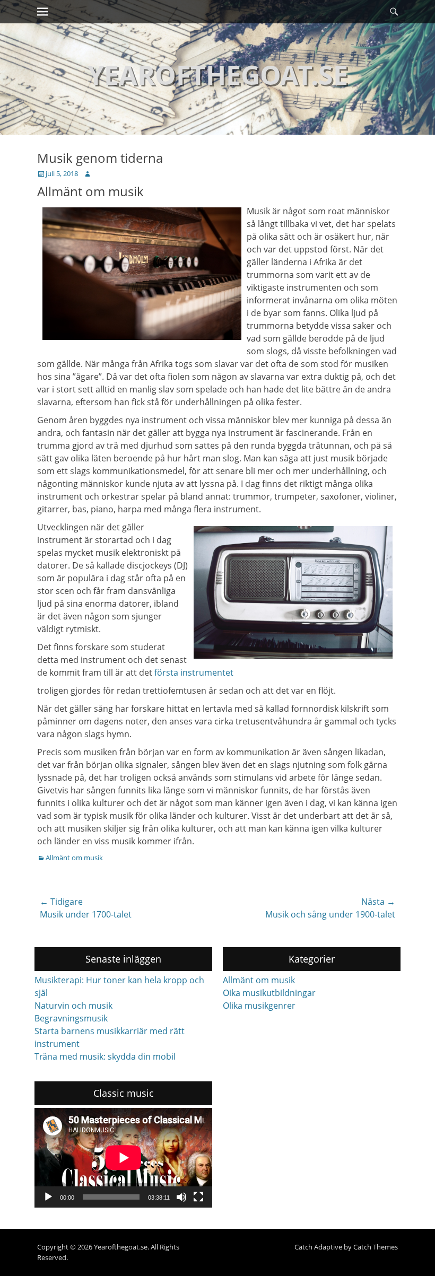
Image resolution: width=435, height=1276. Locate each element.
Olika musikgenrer (259, 1005)
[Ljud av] (181, 1197)
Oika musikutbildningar (269, 993)
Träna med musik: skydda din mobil (105, 1056)
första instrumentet (193, 672)
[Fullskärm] (198, 1197)
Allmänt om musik (74, 857)
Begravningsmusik (71, 1018)
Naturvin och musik (73, 1005)
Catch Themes (375, 1247)
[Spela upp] (48, 1197)
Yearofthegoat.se (218, 75)
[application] (123, 1158)
